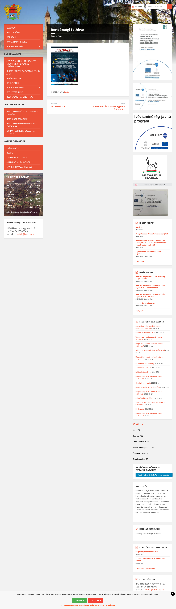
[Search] (169, 6)
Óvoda (9, 153)
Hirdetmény (140, 409)
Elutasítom (96, 600)
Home (53, 36)
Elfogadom (79, 600)
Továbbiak (140, 261)
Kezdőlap (11, 28)
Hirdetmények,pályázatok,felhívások (23, 72)
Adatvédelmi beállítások (89, 605)
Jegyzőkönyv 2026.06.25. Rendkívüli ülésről (150, 559)
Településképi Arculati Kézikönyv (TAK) (152, 234)
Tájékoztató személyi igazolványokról (150, 350)
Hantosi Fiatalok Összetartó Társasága (21, 124)
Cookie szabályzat (107, 605)
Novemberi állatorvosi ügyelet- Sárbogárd (109, 108)
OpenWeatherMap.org (28, 212)
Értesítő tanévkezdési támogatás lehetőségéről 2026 (148, 327)
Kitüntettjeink (14, 92)
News (60, 36)
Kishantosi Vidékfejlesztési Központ (20, 132)
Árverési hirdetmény (143, 368)
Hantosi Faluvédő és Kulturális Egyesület (22, 113)
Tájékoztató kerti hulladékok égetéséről (148, 252)
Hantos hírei (13, 32)
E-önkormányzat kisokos (19, 166)
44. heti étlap (58, 106)
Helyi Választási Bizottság (19, 97)
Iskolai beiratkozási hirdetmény (148, 387)
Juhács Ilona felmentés (145, 303)
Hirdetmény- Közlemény (145, 363)
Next (123, 103)
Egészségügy (12, 148)
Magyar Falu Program (17, 41)
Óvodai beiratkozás (143, 383)
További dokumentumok (145, 568)
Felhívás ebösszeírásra (144, 398)
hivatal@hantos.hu (25, 234)
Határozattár (13, 78)
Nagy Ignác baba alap (17, 119)
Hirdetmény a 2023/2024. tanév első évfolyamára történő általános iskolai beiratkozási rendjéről (152, 242)
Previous (54, 103)
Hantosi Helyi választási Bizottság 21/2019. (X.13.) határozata (150, 286)
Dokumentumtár (15, 46)
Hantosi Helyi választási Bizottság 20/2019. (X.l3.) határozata (150, 295)
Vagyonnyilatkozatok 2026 (147, 551)
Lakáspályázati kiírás (143, 372)
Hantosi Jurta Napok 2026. (145, 333)
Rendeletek (12, 83)
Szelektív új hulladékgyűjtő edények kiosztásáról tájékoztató (21, 64)
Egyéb (66, 92)
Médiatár (11, 37)
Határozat (140, 227)
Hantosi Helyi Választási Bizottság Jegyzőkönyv (150, 277)
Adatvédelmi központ (17, 157)
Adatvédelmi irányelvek (18, 162)
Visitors (138, 424)
